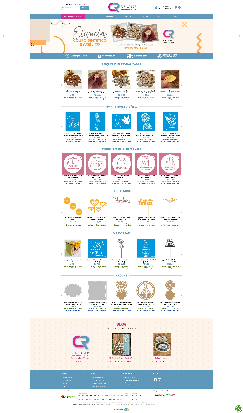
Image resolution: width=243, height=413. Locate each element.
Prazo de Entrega (97, 378)
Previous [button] (61, 85)
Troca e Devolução (98, 380)
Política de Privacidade (99, 383)
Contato (65, 383)
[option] (73, 85)
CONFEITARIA (128, 16)
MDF (175, 16)
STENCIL (93, 16)
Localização (67, 380)
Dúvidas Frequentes (98, 386)
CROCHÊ (145, 16)
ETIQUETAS (110, 16)
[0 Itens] (176, 8)
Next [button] (181, 85)
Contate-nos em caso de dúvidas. (129, 384)
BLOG (86, 4)
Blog (64, 386)
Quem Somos (67, 378)
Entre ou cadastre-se (165, 8)
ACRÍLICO (161, 16)
